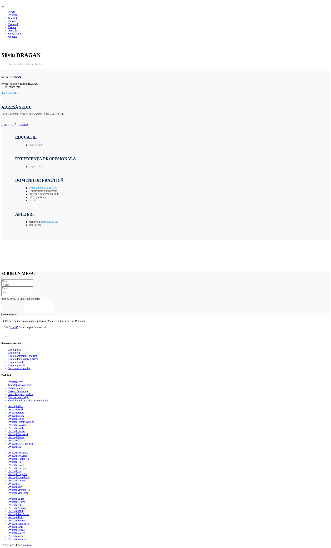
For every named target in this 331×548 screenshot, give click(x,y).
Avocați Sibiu (15, 517)
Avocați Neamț (16, 501)
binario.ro (26, 545)
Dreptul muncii (16, 365)
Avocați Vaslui (16, 536)
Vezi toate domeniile (19, 368)
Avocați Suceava (17, 520)
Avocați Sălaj (15, 511)
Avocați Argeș (16, 412)
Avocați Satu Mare (18, 514)
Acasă (11, 11)
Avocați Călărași (17, 440)
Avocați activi (15, 381)
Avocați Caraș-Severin (20, 443)
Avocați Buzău (16, 437)
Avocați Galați (16, 465)
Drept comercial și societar (43, 187)
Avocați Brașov (16, 431)
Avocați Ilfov (15, 486)
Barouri (12, 21)
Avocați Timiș (15, 526)
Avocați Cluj (15, 446)
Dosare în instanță (18, 391)
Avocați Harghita (17, 474)
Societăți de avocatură (20, 384)
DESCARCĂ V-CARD (14, 124)
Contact (12, 36)
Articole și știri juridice (20, 394)
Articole (12, 30)
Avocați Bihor (16, 418)
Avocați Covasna (17, 455)
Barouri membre (17, 388)
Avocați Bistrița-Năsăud (21, 421)
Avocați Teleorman (18, 523)
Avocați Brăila (16, 428)
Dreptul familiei (16, 362)
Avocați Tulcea (16, 529)
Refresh (35, 298)
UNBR (14, 327)
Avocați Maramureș (19, 489)
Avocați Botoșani (17, 425)
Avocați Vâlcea (16, 532)
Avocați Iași (14, 483)
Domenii (13, 24)
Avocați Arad (15, 409)
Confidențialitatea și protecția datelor (28, 400)
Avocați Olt (14, 505)
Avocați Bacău (16, 415)
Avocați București (18, 434)
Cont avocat (14, 33)
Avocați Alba (15, 406)
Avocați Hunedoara (18, 477)
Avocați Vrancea (17, 539)
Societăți (13, 18)
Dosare (12, 27)
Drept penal (14, 349)
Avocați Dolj (15, 461)
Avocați (12, 14)
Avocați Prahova (17, 508)
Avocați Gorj (15, 471)
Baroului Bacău (49, 221)
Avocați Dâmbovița (18, 458)
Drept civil (34, 200)
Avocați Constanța (18, 452)
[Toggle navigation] (2, 6)
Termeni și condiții (18, 397)
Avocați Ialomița (17, 480)
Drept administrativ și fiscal (23, 358)
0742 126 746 (9, 93)
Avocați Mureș (16, 498)
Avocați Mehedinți (18, 492)
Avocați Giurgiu (17, 468)
